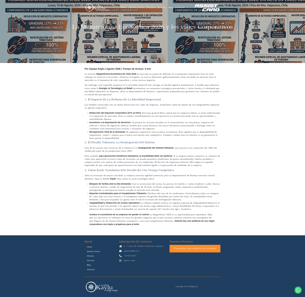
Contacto (179, 7)
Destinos (151, 7)
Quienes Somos (137, 7)
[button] (298, 290)
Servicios (162, 7)
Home (124, 7)
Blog (170, 7)
